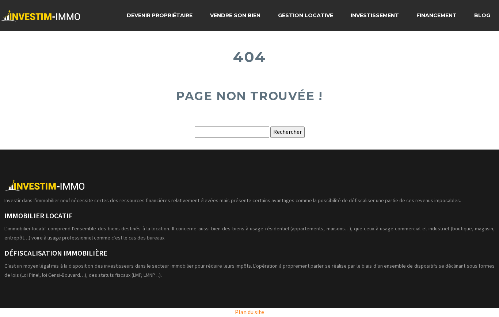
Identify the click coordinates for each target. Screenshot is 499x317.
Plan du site (249, 312)
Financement (436, 15)
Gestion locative (305, 15)
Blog (482, 15)
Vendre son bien (235, 15)
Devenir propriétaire (160, 15)
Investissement (375, 15)
